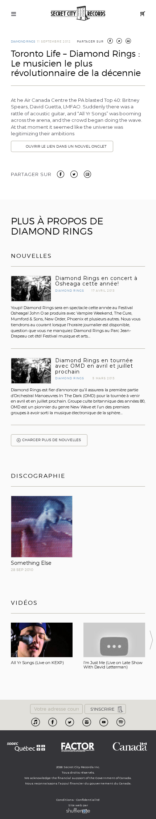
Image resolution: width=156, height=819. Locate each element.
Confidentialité (88, 800)
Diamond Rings (23, 41)
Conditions (65, 800)
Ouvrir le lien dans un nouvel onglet (66, 146)
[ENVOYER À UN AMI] (128, 41)
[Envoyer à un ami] (87, 173)
